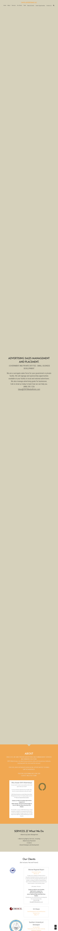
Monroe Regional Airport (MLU (22, 797)
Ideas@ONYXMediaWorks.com (29, 389)
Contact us (30, 889)
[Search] (53, 5)
